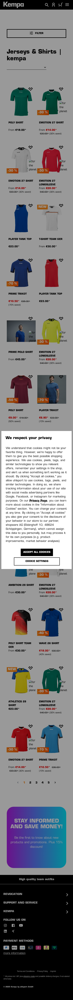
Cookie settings (36, 561)
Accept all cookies (36, 552)
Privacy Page (38, 500)
